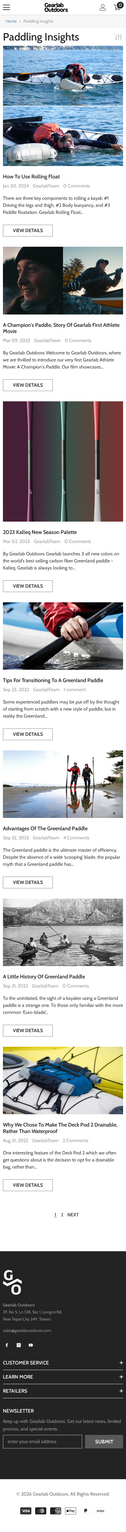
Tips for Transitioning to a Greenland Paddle (53, 680)
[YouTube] (31, 1345)
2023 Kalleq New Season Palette (40, 532)
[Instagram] (19, 1345)
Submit (104, 1442)
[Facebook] (7, 1345)
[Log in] (103, 7)
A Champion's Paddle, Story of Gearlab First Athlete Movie (61, 328)
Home (11, 21)
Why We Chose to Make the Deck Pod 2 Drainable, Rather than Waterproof (60, 1128)
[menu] (6, 7)
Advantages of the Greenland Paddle (45, 829)
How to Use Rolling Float (31, 177)
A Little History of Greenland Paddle (44, 977)
